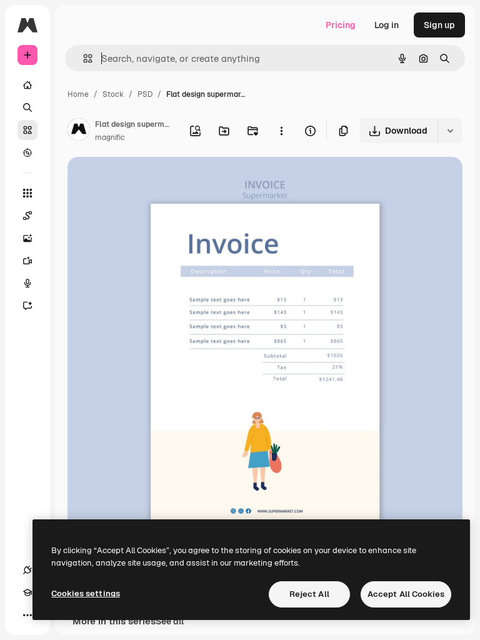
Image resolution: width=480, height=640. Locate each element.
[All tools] (28, 193)
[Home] (28, 85)
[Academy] (28, 592)
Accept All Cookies (406, 594)
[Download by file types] (450, 130)
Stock (113, 94)
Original (147, 181)
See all (170, 621)
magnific (110, 137)
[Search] (28, 108)
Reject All (309, 594)
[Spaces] (28, 216)
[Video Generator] (28, 261)
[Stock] (28, 130)
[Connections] (28, 570)
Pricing (341, 25)
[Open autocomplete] (83, 58)
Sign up (439, 25)
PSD (145, 94)
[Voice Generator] (28, 283)
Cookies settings (85, 593)
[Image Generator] (28, 238)
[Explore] (28, 152)
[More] (28, 615)
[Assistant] (28, 306)
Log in (386, 25)
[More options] (281, 130)
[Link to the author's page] (79, 131)
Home (78, 94)
